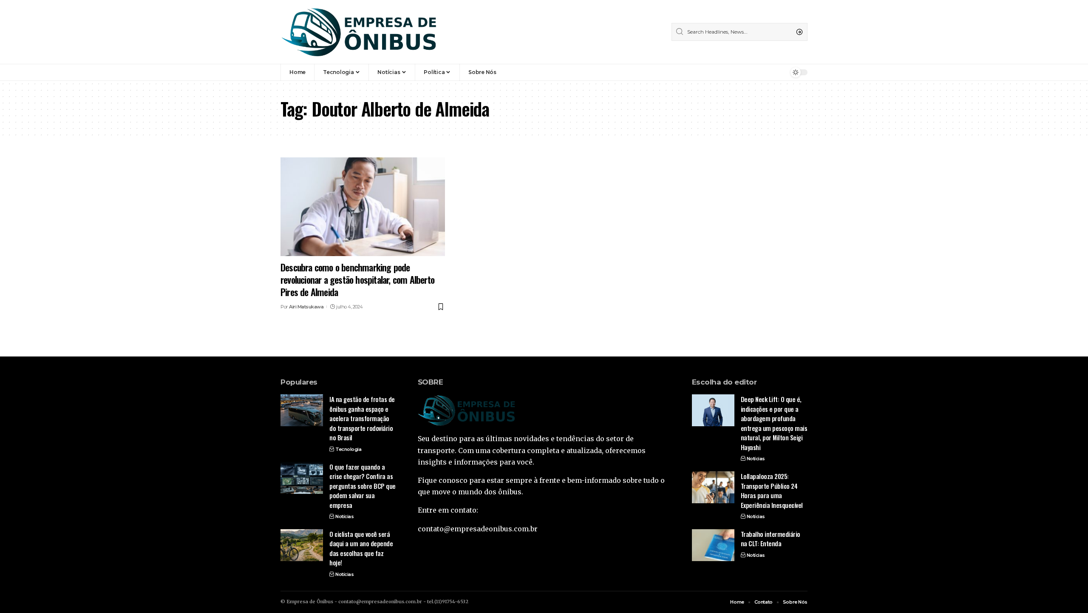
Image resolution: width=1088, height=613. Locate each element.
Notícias (344, 516)
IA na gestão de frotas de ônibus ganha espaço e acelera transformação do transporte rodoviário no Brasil (362, 418)
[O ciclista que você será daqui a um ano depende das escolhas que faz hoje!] (301, 545)
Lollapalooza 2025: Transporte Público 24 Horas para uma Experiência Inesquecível (772, 490)
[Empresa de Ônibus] (359, 31)
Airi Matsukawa (306, 307)
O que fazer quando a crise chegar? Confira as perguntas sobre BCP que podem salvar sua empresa (362, 486)
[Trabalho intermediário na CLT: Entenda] (713, 545)
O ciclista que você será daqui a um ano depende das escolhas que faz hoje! (361, 548)
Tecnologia (348, 449)
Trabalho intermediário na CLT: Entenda (770, 538)
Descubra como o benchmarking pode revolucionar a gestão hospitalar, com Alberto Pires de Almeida (357, 279)
